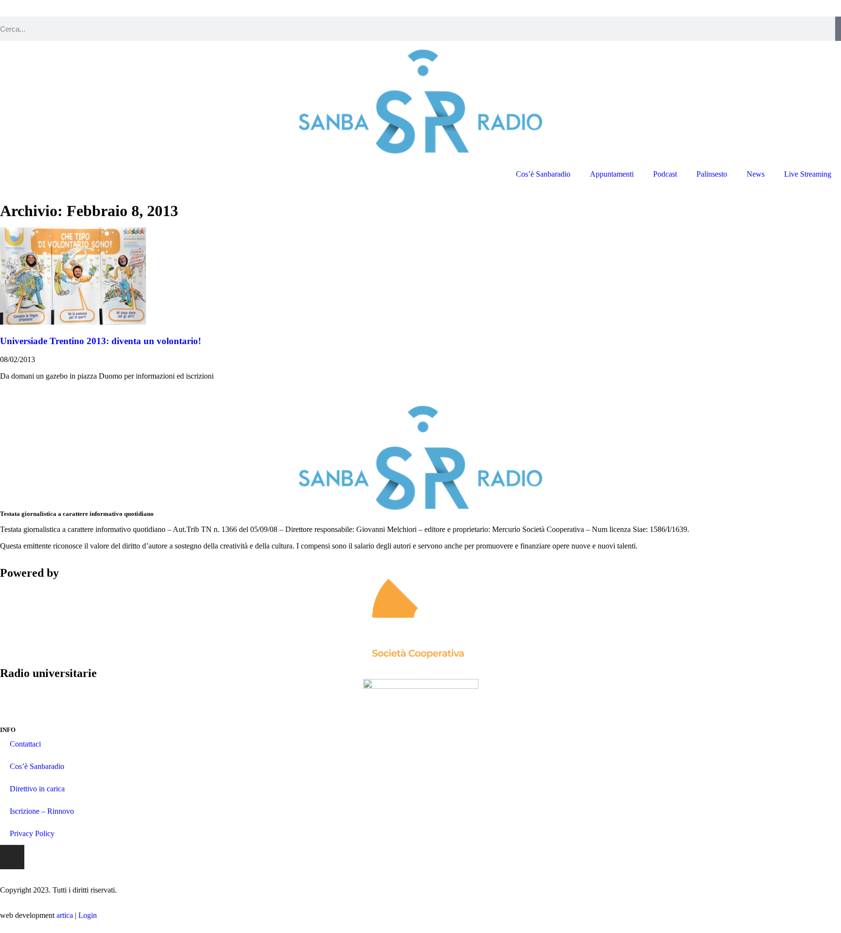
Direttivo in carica (37, 789)
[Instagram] (12, 857)
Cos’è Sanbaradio (543, 174)
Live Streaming (807, 174)
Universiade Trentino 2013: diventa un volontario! (100, 341)
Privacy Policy (32, 833)
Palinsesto (711, 174)
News (756, 174)
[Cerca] (838, 29)
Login (87, 915)
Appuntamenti (612, 174)
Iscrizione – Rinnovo (42, 811)
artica (64, 915)
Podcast (665, 174)
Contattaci (25, 744)
